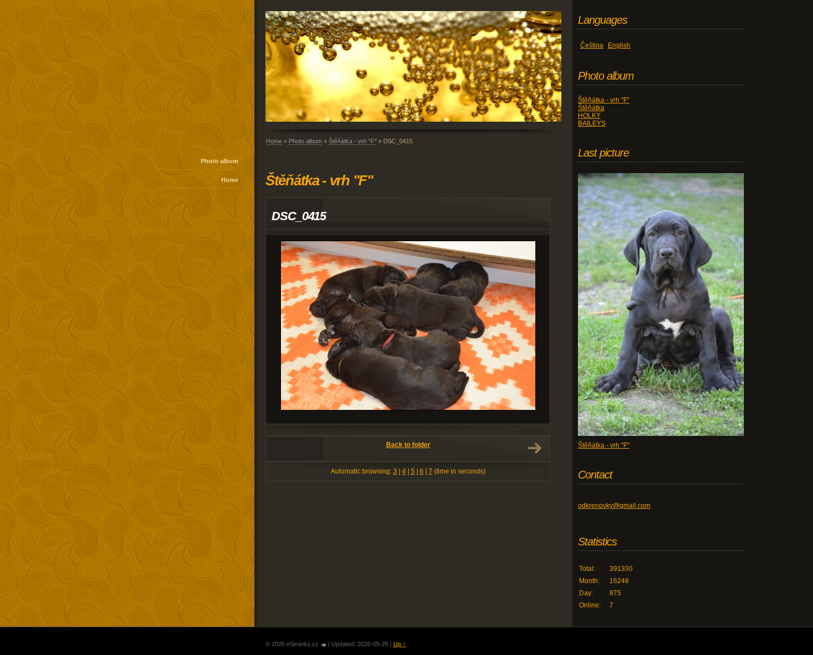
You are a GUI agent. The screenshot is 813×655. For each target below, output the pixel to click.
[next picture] (531, 329)
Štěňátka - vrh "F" (353, 141)
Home (229, 179)
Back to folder (408, 445)
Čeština (591, 45)
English (619, 45)
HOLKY (589, 115)
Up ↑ (399, 644)
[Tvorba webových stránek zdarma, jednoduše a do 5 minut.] (324, 644)
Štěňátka (591, 108)
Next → (534, 448)
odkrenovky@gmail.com (614, 506)
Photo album (219, 161)
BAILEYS (592, 123)
